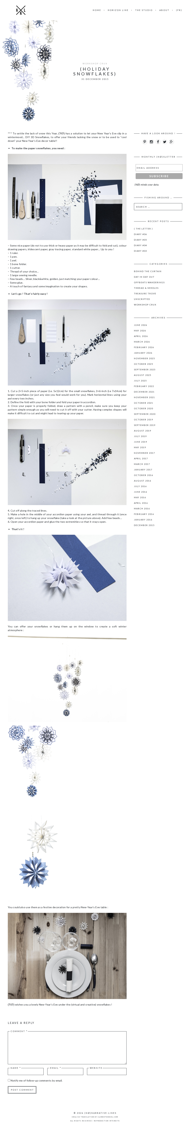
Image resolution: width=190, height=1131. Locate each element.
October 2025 (143, 364)
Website (96, 1068)
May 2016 (140, 497)
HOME (97, 10)
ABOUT (164, 10)
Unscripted (142, 299)
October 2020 (143, 408)
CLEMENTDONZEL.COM (108, 1117)
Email (55, 1068)
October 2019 (143, 419)
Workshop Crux (95, 63)
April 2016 (141, 503)
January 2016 (143, 519)
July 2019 (140, 436)
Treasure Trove (145, 293)
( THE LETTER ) (143, 228)
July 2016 (140, 486)
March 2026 (142, 341)
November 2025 (144, 358)
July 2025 (140, 380)
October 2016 (143, 475)
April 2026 (141, 336)
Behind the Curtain (148, 271)
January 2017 (143, 469)
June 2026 (140, 325)
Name (16, 1068)
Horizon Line (118, 10)
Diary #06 (140, 234)
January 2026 (143, 353)
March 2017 (142, 464)
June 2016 (140, 492)
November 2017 (144, 453)
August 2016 (142, 480)
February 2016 (144, 514)
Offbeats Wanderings (149, 282)
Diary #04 (140, 245)
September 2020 (144, 414)
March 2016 (142, 508)
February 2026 (144, 347)
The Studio (144, 10)
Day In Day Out (144, 277)
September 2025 (144, 369)
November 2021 (144, 397)
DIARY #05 (140, 240)
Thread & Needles (146, 288)
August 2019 (142, 430)
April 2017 (141, 458)
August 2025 (142, 375)
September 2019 (144, 425)
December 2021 (144, 392)
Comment (19, 1031)
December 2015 (144, 525)
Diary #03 (140, 251)
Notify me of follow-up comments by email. (36, 1080)
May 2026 (140, 330)
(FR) (179, 10)
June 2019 (140, 442)
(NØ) (87, 1113)
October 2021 (143, 403)
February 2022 (144, 386)
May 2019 (140, 447)
